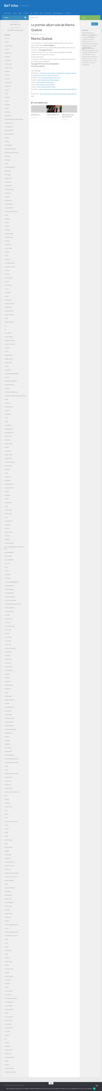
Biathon (7, 141)
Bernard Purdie (9, 130)
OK (94, 1088)
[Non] (100, 1088)
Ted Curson (8, 980)
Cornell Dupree (9, 278)
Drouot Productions (10, 344)
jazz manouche (9, 532)
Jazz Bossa (8, 524)
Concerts (26, 13)
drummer (7, 348)
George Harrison (9, 432)
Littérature (8, 655)
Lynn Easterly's (9, 670)
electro (7, 366)
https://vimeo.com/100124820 (44, 84)
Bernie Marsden (9, 134)
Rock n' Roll (8, 899)
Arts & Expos (7, 13)
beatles (89, 35)
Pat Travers (8, 781)
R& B (6, 832)
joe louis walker (95, 50)
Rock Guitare (8, 895)
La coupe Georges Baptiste (12, 582)
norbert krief (95, 56)
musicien (84, 56)
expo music (93, 41)
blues (93, 35)
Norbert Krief (8, 751)
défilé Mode (8, 307)
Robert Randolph (9, 880)
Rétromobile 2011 (9, 862)
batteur (84, 35)
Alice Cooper (8, 64)
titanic (89, 62)
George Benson (9, 429)
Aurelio (7, 90)
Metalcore (7, 681)
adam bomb (85, 33)
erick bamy (89, 41)
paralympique (8, 777)
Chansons (7, 230)
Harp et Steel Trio (9, 484)
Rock (41, 13)
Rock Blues (8, 891)
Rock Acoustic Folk (10, 888)
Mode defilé (8, 696)
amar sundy (91, 33)
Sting (6, 954)
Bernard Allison (9, 126)
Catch (6, 215)
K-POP (7, 571)
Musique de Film (9, 725)
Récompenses (9, 847)
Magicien (7, 674)
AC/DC (7, 42)
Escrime (7, 377)
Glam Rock (8, 440)
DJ (6, 329)
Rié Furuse (8, 869)
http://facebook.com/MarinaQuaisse (48, 80)
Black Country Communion (11, 152)
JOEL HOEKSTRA (9, 552)
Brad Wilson (8, 182)
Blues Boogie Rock (58, 13)
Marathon (7, 677)
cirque (6, 255)
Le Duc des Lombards (10, 600)
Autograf (7, 97)
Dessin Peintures (9, 314)
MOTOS (7, 703)
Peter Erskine (8, 788)
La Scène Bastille (9, 593)
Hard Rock (68, 13)
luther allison (90, 52)
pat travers (84, 58)
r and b (7, 829)
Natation (7, 736)
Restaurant (8, 858)
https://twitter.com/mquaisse (45, 82)
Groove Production (10, 462)
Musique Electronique (10, 729)
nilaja (91, 56)
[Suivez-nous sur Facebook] (25, 18)
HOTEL (7, 499)
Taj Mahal (85, 62)
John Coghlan (8, 556)
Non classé (8, 748)
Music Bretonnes (9, 707)
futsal (6, 421)
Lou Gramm (8, 663)
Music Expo (8, 711)
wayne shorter (85, 64)
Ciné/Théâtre (8, 248)
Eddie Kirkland (8, 362)
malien (83, 54)
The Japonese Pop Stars (11, 998)
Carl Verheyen (8, 204)
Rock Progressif (9, 902)
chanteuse (84, 39)
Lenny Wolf (8, 641)
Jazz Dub (7, 528)
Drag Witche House (10, 340)
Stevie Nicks (8, 950)
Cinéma (7, 252)
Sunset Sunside (9, 969)
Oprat (6, 770)
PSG (6, 818)
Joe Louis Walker (9, 543)
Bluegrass (7, 160)
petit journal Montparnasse (12, 792)
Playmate (7, 803)
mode (6, 692)
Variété (7, 1042)
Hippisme (7, 495)
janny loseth (88, 50)
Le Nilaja (7, 615)
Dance (7, 296)
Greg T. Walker (9, 454)
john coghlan (84, 52)
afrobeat (7, 56)
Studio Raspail (8, 961)
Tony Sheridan (9, 1028)
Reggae (7, 851)
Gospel (7, 447)
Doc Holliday (8, 333)
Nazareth (7, 740)
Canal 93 (7, 196)
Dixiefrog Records (9, 322)
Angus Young (8, 67)
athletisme (8, 86)
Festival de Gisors (9, 384)
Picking (7, 799)
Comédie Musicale (10, 263)
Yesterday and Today (10, 1072)
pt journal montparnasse (11, 821)
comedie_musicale (10, 267)
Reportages (8, 854)
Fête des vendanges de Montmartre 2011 (15, 395)
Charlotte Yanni (9, 237)
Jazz (31, 13)
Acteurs (7, 49)
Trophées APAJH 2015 (52, 115)
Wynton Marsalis (9, 1068)
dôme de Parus (9, 337)
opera (6, 766)
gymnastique (8, 466)
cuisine (7, 289)
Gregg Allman (8, 458)
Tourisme (7, 1031)
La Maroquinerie (9, 585)
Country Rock (8, 285)
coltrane (87, 39)
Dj (5, 325)
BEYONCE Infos (35, 115)
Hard (6, 473)
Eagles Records (9, 359)
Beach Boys (8, 115)
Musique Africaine (9, 718)
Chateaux (7, 241)
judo (6, 567)
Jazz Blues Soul (9, 521)
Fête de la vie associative (11, 392)
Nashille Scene (9, 733)
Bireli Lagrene (8, 145)
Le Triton (7, 633)
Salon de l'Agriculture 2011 (12, 924)
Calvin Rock (8, 193)
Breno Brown (8, 185)
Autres (7, 101)
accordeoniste (8, 45)
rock (91, 58)
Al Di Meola (8, 60)
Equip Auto (8, 370)
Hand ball (7, 469)
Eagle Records (8, 355)
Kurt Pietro (8, 574)
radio (6, 836)
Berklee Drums (9, 123)
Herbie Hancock (9, 488)
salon (83, 60)
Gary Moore (8, 425)
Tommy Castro (9, 1017)
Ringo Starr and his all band (12, 873)
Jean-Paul (36, 34)
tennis (7, 987)
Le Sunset (7, 622)
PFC (6, 795)
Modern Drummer (10, 700)
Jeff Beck (7, 539)
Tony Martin (8, 1024)
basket (7, 108)
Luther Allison (8, 666)
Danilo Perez (8, 300)
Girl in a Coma (8, 436)
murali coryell (92, 54)
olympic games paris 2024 (11, 762)
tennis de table (9, 991)
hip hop (7, 491)
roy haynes (94, 58)
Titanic (7, 1013)
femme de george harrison (87, 43)
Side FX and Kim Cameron (11, 935)
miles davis (87, 54)
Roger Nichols (8, 913)
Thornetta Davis (9, 1002)
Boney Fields (8, 178)
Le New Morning (9, 611)
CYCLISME (8, 292)
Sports (14, 13)
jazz (91, 50)
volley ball (7, 1046)
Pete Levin (8, 784)
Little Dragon (8, 659)
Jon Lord (7, 563)
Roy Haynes (8, 917)
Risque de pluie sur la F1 (11, 876)
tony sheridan (92, 62)
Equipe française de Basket (12, 373)
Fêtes (6, 399)
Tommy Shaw (8, 1020)
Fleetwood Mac (9, 407)
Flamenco (7, 403)
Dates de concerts (9, 303)
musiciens (88, 56)
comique (7, 270)
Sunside (7, 972)
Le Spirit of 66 (8, 619)
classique (7, 259)
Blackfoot (7, 156)
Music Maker (8, 714)
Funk (6, 418)
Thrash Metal (8, 1005)
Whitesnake (8, 1053)
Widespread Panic (9, 1057)
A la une (7, 38)
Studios (7, 965)
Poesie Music (8, 806)
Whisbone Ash (9, 1050)
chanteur (91, 37)
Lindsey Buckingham (10, 648)
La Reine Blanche (9, 589)
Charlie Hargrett (9, 233)
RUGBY (7, 921)
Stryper (7, 958)
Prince (7, 814)
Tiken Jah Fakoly (9, 1009)
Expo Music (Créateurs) (11, 381)
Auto (6, 93)
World (6, 1061)
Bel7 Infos (11, 6)
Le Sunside (8, 630)
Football (7, 410)
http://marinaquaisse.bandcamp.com (49, 78)
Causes (7, 222)
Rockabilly (7, 910)
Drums (7, 351)
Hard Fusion (8, 477)
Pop (6, 810)
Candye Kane (8, 200)
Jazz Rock (7, 536)
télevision (7, 983)
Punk (6, 825)
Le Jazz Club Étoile (9, 607)
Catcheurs (7, 219)
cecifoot (7, 226)
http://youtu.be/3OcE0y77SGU (46, 87)
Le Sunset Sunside (10, 626)
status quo (92, 60)
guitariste (86, 47)
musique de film (9, 722)
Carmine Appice (9, 208)
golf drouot (88, 45)
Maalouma (95, 52)
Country (7, 281)
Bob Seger (8, 174)
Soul (6, 943)
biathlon (7, 138)
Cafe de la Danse (9, 189)
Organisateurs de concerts (11, 773)
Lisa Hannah (8, 652)
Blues (36, 13)
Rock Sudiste (8, 906)
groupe (91, 45)
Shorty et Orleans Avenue (11, 932)
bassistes (7, 112)
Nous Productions (9, 755)
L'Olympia (7, 578)
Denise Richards (9, 311)
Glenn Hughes (8, 443)
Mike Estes (8, 689)
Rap (37, 17)
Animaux (7, 75)
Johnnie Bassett (9, 560)
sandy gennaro (87, 60)
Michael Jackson (9, 685)
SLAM (6, 939)
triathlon (7, 1035)
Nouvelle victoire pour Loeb (12, 759)
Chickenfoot (8, 244)
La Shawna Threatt (10, 596)
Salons (7, 928)
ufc (6, 1039)
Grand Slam (8, 451)
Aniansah (7, 71)
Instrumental (8, 510)
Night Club (8, 744)
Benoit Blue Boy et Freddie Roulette (14, 119)
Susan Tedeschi (9, 976)
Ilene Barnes (8, 502)
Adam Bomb (8, 53)
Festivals (7, 388)
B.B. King (7, 104)
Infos (20, 13)
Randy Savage (8, 840)
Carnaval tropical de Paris (11, 211)
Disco (6, 318)
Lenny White (8, 637)
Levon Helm (8, 644)
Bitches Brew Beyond (10, 149)
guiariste (95, 45)
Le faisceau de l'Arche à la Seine (13, 604)
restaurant (88, 58)
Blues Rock (48, 13)
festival (93, 43)
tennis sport (8, 994)
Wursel (7, 1064)
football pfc (8, 414)
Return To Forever (10, 865)
